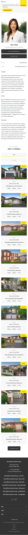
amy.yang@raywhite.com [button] (21, 66)
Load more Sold (14, 448)
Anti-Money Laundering (14, 531)
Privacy (14, 524)
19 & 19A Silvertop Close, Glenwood (14, 354)
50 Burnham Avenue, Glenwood (14, 439)
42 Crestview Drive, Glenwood (14, 383)
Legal (14, 527)
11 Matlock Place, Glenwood (14, 214)
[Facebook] (12, 499)
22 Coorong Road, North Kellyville (14, 298)
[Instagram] (15, 499)
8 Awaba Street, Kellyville (14, 411)
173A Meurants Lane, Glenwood (14, 186)
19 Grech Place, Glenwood (14, 270)
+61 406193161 (23, 62)
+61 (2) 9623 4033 (14, 469)
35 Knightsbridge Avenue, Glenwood (14, 242)
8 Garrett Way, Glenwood (14, 326)
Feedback (14, 529)
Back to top (14, 519)
